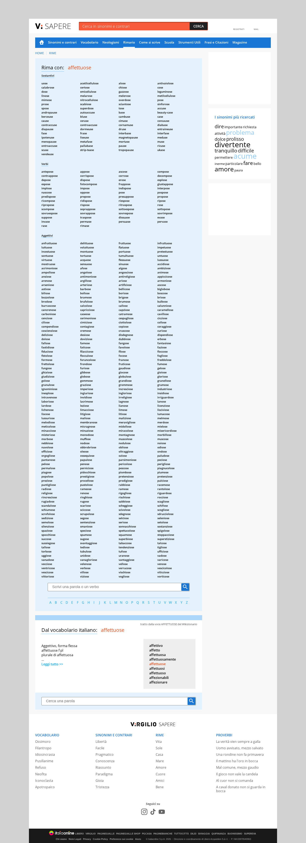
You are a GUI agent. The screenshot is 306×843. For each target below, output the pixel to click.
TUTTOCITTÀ (181, 834)
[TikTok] (153, 811)
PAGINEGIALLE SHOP (128, 834)
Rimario (129, 42)
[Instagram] (144, 811)
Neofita (41, 774)
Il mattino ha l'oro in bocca (237, 761)
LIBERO (79, 834)
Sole (159, 748)
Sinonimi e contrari (62, 42)
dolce (220, 139)
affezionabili (159, 677)
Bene (160, 787)
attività (220, 133)
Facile (100, 748)
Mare (160, 761)
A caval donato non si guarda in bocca (240, 789)
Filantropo (43, 748)
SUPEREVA (250, 834)
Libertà (101, 741)
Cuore (160, 774)
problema (240, 132)
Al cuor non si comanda (234, 780)
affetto (154, 650)
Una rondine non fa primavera (240, 754)
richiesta (249, 127)
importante (233, 127)
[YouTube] (161, 811)
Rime (52, 53)
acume (245, 156)
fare (248, 162)
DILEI (193, 834)
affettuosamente (162, 659)
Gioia (100, 780)
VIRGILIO (91, 834)
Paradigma (104, 774)
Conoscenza (105, 761)
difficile (246, 150)
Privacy (87, 839)
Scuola (169, 42)
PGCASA (147, 834)
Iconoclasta (44, 780)
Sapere (58, 26)
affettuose (157, 664)
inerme (220, 164)
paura (238, 170)
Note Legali (75, 839)
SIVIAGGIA (204, 834)
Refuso (40, 767)
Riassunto (103, 767)
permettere (224, 157)
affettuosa (157, 654)
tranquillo (226, 150)
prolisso (235, 139)
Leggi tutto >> (52, 664)
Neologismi (110, 42)
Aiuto (138, 839)
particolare (234, 163)
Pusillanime (44, 761)
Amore (161, 767)
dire (219, 126)
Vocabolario (89, 42)
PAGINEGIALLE (105, 834)
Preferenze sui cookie (121, 839)
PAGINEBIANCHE (162, 834)
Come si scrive (149, 42)
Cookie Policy (100, 839)
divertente (232, 144)
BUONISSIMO (235, 834)
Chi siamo (61, 839)
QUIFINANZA (218, 834)
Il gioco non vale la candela (237, 774)
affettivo (156, 645)
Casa (159, 754)
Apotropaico (45, 787)
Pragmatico (105, 754)
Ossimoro (43, 741)
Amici (160, 780)
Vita (159, 741)
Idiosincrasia (45, 754)
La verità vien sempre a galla (238, 741)
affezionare (158, 682)
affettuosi (157, 668)
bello (257, 163)
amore (224, 169)
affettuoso (157, 673)
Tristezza (102, 787)
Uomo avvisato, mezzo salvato (239, 748)
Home (41, 42)
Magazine (240, 42)
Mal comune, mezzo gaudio (237, 767)
